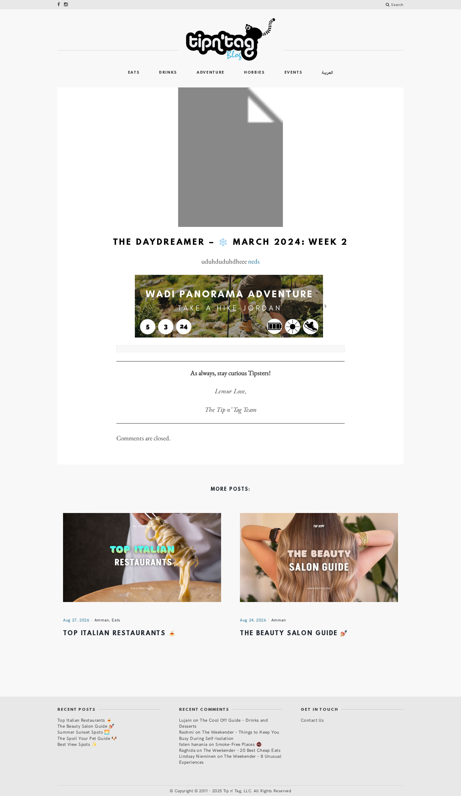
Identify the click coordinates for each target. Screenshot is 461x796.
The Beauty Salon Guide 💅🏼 (294, 633)
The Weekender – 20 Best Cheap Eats (242, 750)
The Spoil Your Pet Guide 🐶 (87, 738)
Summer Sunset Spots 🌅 (83, 732)
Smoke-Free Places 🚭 (238, 744)
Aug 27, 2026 (76, 620)
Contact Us (312, 720)
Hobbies (254, 73)
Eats (134, 73)
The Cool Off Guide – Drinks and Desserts (223, 723)
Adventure (211, 73)
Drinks (168, 73)
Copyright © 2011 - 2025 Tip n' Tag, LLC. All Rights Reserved (233, 790)
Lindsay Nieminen (197, 756)
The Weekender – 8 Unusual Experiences (230, 759)
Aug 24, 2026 (253, 620)
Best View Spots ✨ (77, 744)
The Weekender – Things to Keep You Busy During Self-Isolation (229, 735)
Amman (101, 620)
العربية (327, 73)
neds (254, 261)
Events (293, 73)
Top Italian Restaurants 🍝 (119, 633)
